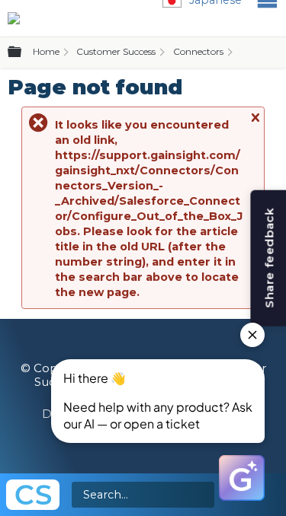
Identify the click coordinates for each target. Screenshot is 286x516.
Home (46, 51)
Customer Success (116, 51)
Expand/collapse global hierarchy (23, 52)
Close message (254, 124)
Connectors (198, 51)
